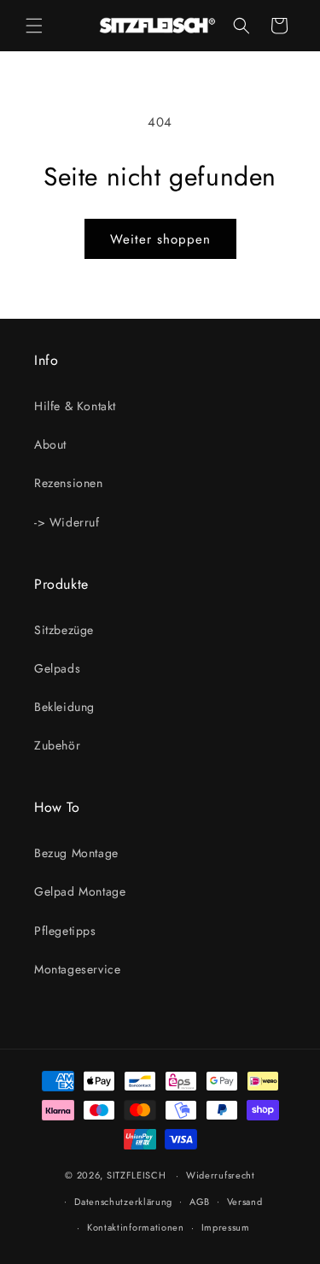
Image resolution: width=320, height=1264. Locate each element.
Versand (245, 1201)
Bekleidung (64, 706)
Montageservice (77, 969)
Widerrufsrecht (220, 1175)
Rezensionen (68, 482)
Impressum (225, 1227)
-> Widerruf (67, 522)
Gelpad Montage (79, 891)
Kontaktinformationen (135, 1227)
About (50, 444)
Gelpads (57, 668)
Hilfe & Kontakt (75, 405)
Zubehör (57, 745)
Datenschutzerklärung (123, 1201)
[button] (34, 25)
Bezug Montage (76, 852)
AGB (199, 1201)
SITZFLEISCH (136, 1175)
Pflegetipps (65, 930)
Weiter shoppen (160, 239)
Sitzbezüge (64, 629)
